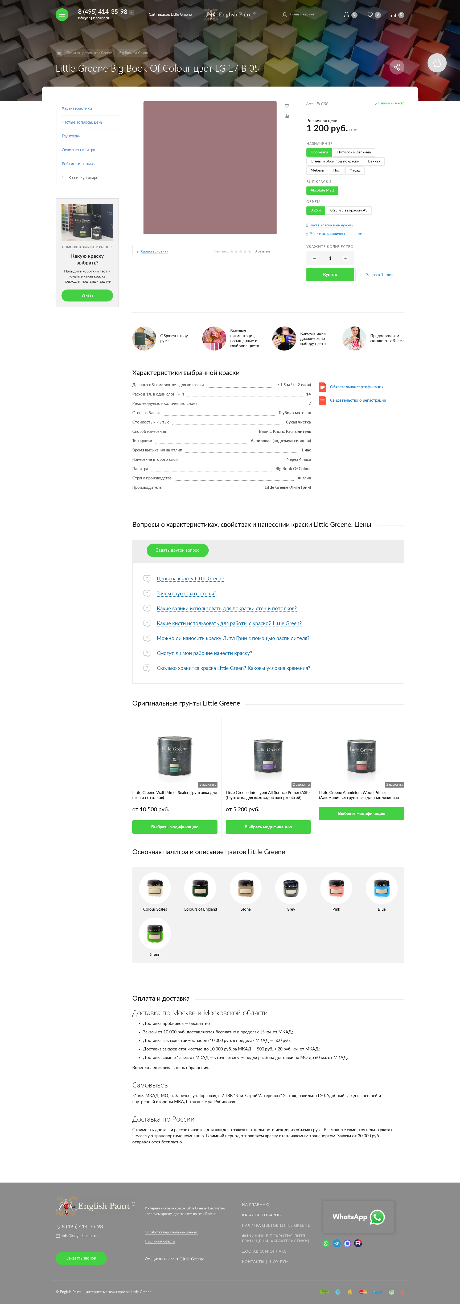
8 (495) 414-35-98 (102, 12)
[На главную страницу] (230, 14)
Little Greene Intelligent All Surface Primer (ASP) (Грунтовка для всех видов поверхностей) (268, 795)
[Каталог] (59, 53)
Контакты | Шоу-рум (265, 1262)
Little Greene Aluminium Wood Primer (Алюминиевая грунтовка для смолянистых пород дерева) (359, 795)
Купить (330, 274)
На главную (256, 1205)
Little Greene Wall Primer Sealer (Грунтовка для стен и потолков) (174, 795)
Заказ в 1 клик (379, 275)
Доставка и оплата (264, 1251)
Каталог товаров (261, 1215)
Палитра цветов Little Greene (276, 1226)
